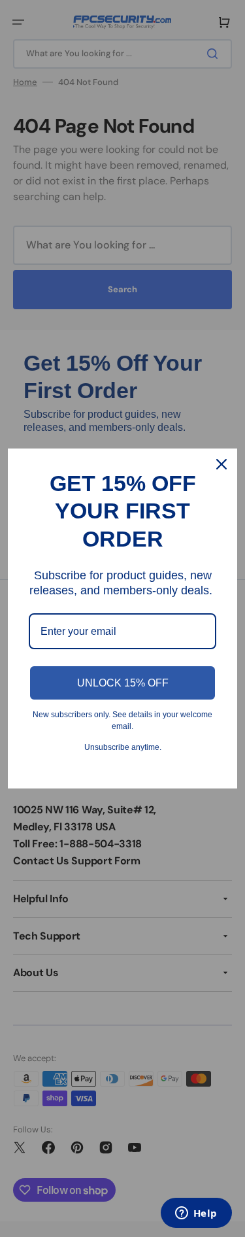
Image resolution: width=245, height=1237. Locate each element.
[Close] (221, 464)
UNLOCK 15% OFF (123, 682)
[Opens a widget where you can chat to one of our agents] (196, 1214)
